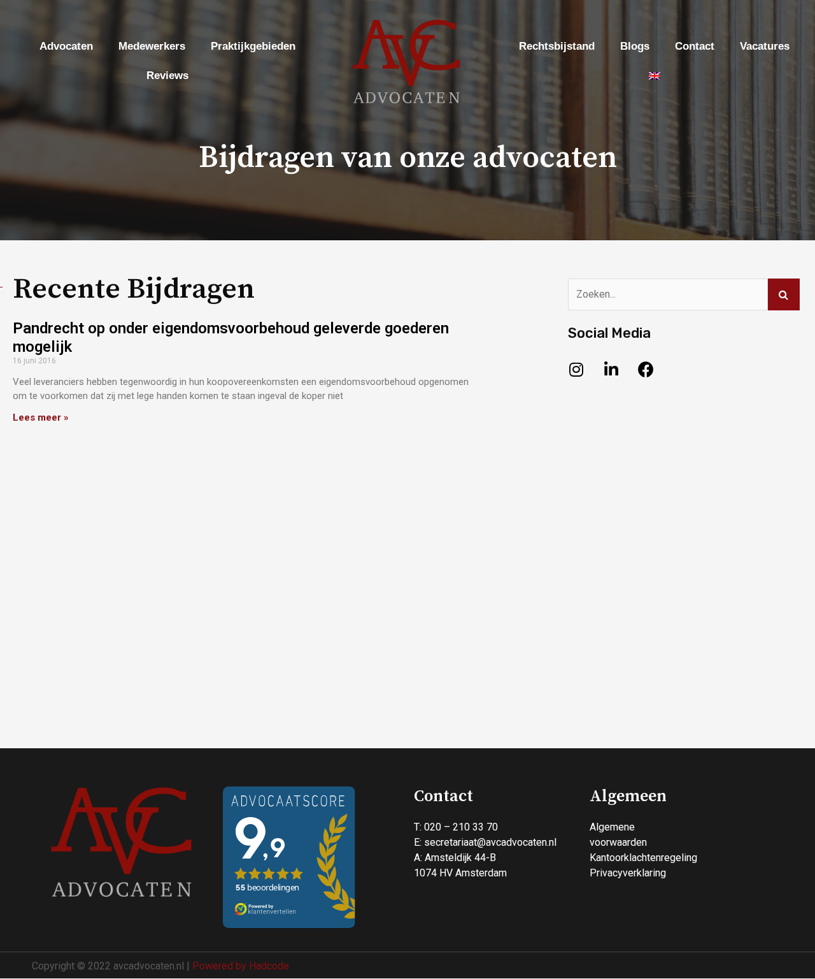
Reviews (167, 75)
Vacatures (765, 46)
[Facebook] (646, 369)
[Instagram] (576, 369)
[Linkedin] (611, 369)
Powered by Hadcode (240, 966)
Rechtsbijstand (557, 46)
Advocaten (66, 46)
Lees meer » (41, 417)
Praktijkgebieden (253, 46)
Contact (694, 46)
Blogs (634, 46)
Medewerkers (151, 46)
